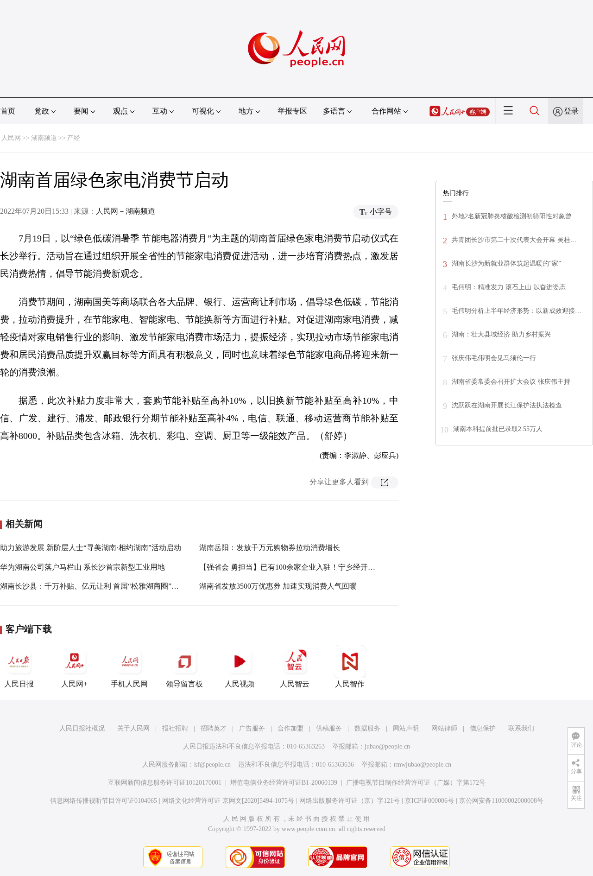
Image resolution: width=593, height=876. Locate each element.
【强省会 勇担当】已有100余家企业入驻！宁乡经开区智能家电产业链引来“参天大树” (338, 567)
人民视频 (239, 684)
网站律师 (444, 728)
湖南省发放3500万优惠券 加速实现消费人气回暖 (278, 586)
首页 (7, 111)
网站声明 (406, 728)
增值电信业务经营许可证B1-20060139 (283, 782)
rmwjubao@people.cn (422, 764)
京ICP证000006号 (429, 800)
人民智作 (350, 684)
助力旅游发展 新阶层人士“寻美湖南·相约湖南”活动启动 (90, 548)
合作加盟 (290, 728)
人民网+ (74, 684)
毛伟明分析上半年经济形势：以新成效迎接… (516, 310)
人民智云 (294, 684)
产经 (73, 137)
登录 (571, 111)
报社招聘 (175, 728)
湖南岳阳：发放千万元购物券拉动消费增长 (269, 548)
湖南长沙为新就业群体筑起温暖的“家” (506, 263)
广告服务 (252, 728)
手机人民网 (129, 684)
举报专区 (292, 111)
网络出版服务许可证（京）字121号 (349, 800)
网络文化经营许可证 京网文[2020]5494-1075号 (228, 800)
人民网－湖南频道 (125, 211)
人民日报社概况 (82, 728)
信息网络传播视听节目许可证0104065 (103, 800)
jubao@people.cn (387, 746)
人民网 (11, 137)
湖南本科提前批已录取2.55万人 (498, 428)
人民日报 (19, 684)
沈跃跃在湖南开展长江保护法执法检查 (507, 405)
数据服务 (367, 728)
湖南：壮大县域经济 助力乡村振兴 (501, 334)
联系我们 (521, 728)
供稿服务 (329, 728)
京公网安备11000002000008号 (501, 800)
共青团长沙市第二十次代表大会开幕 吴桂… (514, 239)
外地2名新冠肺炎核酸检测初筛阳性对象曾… (515, 216)
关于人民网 (133, 728)
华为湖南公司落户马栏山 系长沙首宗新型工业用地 (82, 567)
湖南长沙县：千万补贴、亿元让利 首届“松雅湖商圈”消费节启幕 (104, 586)
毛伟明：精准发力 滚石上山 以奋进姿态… (512, 287)
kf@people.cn (212, 764)
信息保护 (483, 728)
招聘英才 (214, 728)
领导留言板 (184, 684)
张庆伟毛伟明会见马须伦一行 (494, 358)
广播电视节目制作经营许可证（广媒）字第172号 (416, 782)
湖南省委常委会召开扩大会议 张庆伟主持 (511, 381)
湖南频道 (44, 137)
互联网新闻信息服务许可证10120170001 (164, 782)
